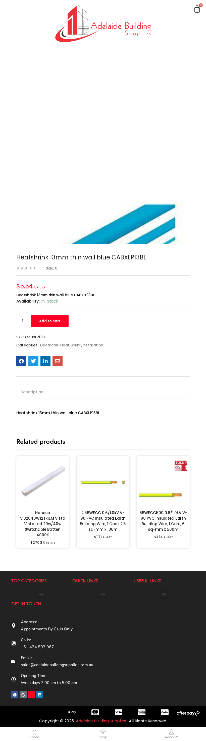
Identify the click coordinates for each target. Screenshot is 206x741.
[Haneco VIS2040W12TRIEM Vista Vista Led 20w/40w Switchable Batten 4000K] (43, 482)
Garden (16, 127)
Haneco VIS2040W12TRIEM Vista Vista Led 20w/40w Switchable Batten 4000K (42, 524)
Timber (16, 78)
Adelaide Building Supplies (101, 721)
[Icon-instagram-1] (31, 694)
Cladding (17, 62)
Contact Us (19, 160)
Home (14, 13)
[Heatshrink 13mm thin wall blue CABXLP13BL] (21, 361)
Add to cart (50, 320)
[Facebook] (14, 694)
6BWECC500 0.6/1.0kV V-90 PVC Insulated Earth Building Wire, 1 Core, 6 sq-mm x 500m (163, 521)
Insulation (18, 95)
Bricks (15, 144)
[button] (42, 594)
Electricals (19, 111)
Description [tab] (32, 392)
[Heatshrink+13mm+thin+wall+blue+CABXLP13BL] (33, 361)
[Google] (23, 694)
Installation (93, 345)
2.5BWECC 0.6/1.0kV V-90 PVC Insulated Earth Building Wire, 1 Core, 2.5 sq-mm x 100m (103, 521)
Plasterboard (21, 29)
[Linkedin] (39, 694)
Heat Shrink (70, 345)
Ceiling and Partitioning (20, 48)
